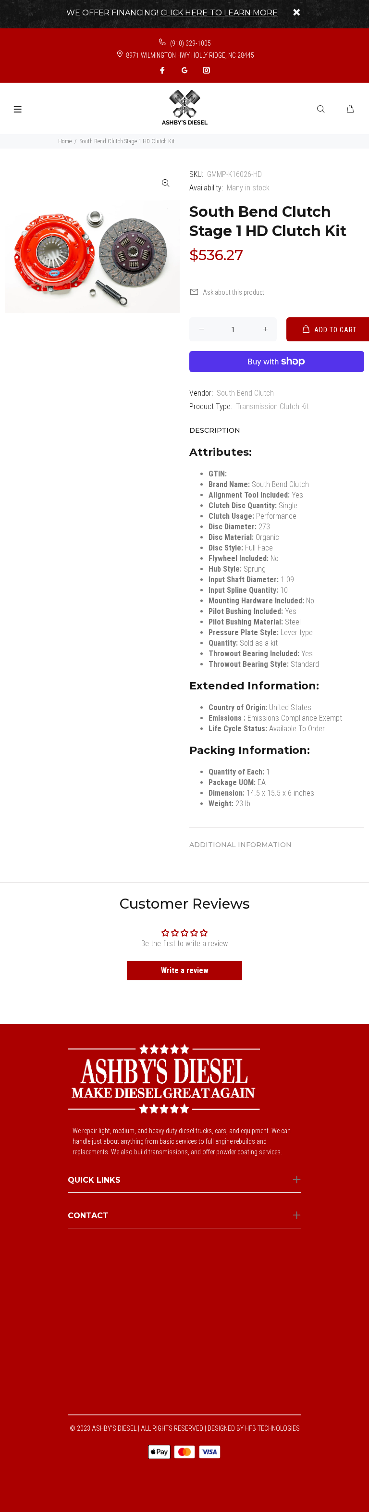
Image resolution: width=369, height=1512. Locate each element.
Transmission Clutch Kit (272, 406)
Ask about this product (233, 292)
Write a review (185, 970)
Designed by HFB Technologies (254, 1428)
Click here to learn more (219, 12)
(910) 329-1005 (190, 43)
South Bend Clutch (245, 393)
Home (65, 141)
